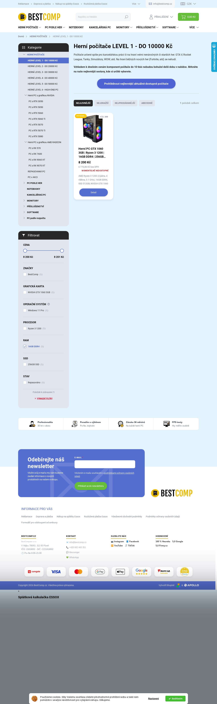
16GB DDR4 (35, 346)
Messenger (74, 552)
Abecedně (147, 103)
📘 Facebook (132, 541)
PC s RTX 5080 (36, 136)
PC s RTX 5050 (36, 107)
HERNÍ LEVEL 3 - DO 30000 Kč (43, 72)
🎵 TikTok (130, 546)
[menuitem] (30, 27)
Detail (93, 192)
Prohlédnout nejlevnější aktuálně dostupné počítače (136, 83)
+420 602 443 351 (77, 547)
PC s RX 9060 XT (37, 159)
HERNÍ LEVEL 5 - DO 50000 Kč (43, 84)
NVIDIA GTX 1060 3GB (41, 292)
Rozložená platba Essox (95, 4)
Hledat (126, 17)
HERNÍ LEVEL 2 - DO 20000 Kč (43, 66)
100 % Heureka (163, 541)
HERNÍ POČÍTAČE (35, 54)
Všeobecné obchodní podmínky (126, 516)
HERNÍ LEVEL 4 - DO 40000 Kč (43, 78)
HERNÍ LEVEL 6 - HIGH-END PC (43, 89)
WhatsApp (74, 557)
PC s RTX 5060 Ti (37, 119)
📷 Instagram (117, 541)
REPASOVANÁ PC (36, 171)
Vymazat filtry (44, 398)
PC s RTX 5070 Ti (37, 130)
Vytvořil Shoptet (166, 585)
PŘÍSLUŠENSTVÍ (35, 206)
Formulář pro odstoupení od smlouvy (39, 522)
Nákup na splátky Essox (67, 4)
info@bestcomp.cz (78, 542)
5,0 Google (177, 541)
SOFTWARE (33, 212)
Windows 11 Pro (37, 310)
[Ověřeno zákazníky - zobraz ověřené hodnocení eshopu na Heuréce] (184, 572)
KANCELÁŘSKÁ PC (36, 195)
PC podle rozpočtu (36, 218)
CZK (189, 3)
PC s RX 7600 (35, 154)
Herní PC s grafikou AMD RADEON (44, 142)
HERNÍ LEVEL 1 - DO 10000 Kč (43, 60)
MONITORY (33, 200)
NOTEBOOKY (33, 189)
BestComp (35, 274)
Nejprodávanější (125, 103)
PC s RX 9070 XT (37, 165)
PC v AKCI (33, 177)
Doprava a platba (42, 4)
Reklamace (23, 4)
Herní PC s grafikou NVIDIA (41, 95)
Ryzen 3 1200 (36, 328)
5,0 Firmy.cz (162, 546)
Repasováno (36, 382)
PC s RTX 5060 (36, 113)
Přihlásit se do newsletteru (91, 486)
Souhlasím (177, 698)
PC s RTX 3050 (36, 101)
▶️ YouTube (117, 546)
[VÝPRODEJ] (93, 130)
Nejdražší (102, 103)
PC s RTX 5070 (36, 124)
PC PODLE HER (34, 183)
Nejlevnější (83, 103)
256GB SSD (35, 364)
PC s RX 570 (35, 148)
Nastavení (153, 698)
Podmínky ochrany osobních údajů (163, 516)
